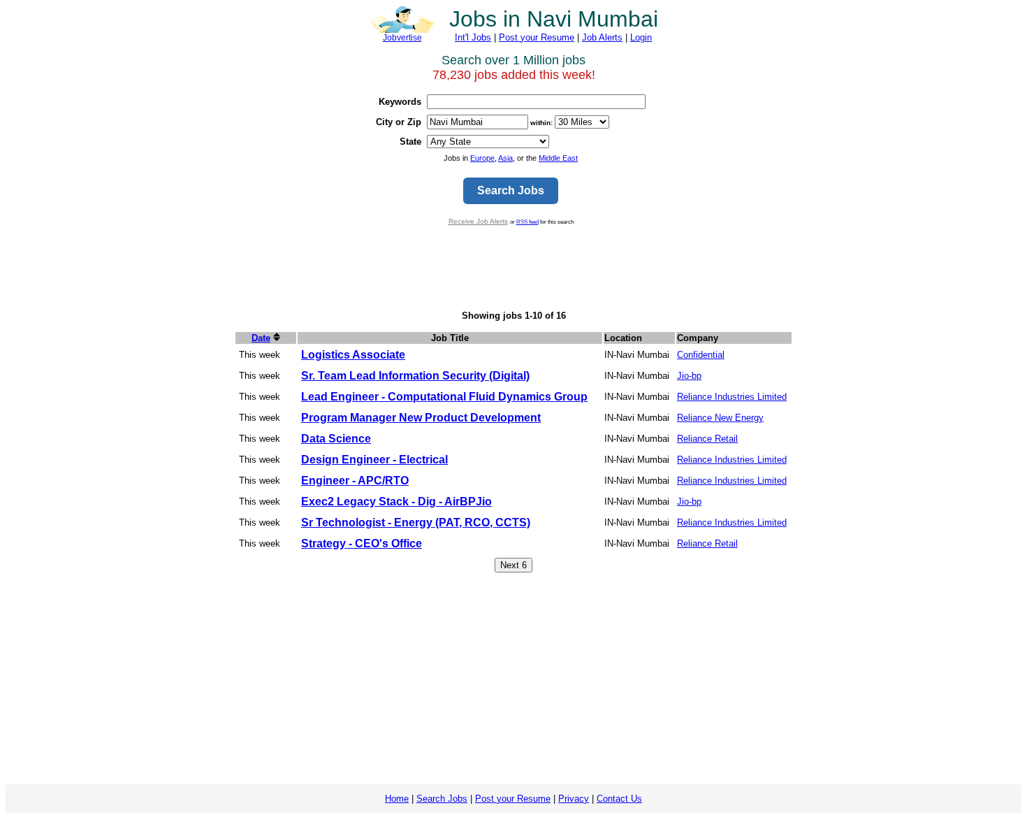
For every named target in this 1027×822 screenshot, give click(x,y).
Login (641, 37)
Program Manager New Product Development (421, 418)
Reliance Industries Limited (732, 396)
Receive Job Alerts (478, 221)
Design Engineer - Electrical (374, 460)
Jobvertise (402, 38)
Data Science (336, 439)
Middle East (558, 158)
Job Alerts (602, 37)
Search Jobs (441, 798)
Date (261, 338)
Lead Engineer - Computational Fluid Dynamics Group (444, 397)
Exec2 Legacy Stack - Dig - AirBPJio (396, 501)
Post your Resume (536, 37)
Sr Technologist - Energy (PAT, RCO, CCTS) (415, 522)
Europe (482, 158)
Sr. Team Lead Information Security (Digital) (415, 376)
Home (397, 798)
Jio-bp (689, 375)
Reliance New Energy (720, 417)
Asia (505, 158)
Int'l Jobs (473, 37)
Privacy (573, 798)
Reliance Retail (707, 438)
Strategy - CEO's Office (361, 543)
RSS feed (527, 221)
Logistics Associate (353, 355)
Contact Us (619, 798)
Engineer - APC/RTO (355, 480)
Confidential (700, 354)
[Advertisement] (513, 267)
